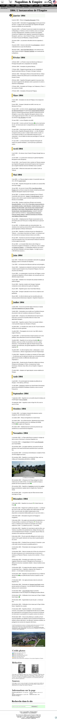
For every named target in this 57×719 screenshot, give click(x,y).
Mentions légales (33, 711)
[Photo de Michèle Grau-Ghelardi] (12, 654)
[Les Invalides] (38, 340)
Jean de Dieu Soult (29, 207)
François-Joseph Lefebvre (18, 214)
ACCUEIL (3, 5)
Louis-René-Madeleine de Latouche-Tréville (23, 308)
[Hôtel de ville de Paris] (19, 575)
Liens (21, 711)
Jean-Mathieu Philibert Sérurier (19, 216)
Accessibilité (26, 711)
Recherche (50, 2)
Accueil (2, 2)
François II (22, 385)
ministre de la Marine (18, 247)
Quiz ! (46, 2)
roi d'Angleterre (36, 45)
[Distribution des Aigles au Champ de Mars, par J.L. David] (34, 521)
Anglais (55, 2)
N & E (11, 7)
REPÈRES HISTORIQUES (18, 5)
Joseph (28, 196)
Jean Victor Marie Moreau (27, 49)
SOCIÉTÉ (36, 5)
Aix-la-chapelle (23, 399)
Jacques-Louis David (35, 584)
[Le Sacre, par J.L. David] (33, 503)
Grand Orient (26, 442)
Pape (19, 185)
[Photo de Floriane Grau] (12, 657)
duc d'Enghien (22, 117)
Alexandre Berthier (16, 204)
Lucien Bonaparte (39, 442)
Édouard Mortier (29, 209)
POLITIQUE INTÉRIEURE (41, 5)
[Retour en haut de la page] (56, 718)
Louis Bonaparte (35, 196)
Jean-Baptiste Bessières (26, 211)
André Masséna (27, 206)
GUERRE (12, 5)
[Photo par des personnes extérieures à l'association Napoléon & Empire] (12, 658)
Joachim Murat (31, 23)
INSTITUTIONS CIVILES (31, 5)
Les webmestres (24, 712)
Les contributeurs (32, 712)
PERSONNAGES (24, 5)
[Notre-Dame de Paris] (15, 504)
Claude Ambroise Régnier (37, 110)
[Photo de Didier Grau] (12, 653)
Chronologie (26, 7)
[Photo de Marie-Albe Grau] (12, 656)
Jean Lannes (21, 209)
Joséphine (31, 486)
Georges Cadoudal (29, 51)
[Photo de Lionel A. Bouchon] (12, 652)
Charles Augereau (36, 206)
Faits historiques (19, 7)
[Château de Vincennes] (34, 123)
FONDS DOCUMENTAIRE (52, 5)
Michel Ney (36, 209)
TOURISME (46, 5)
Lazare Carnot (22, 180)
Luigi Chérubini (26, 590)
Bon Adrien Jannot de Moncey (36, 204)
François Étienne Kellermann (34, 212)
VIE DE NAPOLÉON (8, 5)
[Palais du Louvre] (30, 483)
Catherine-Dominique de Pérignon (33, 214)
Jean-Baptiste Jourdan (17, 206)
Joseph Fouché (32, 109)
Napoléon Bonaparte (30, 20)
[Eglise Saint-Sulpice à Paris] (19, 596)
